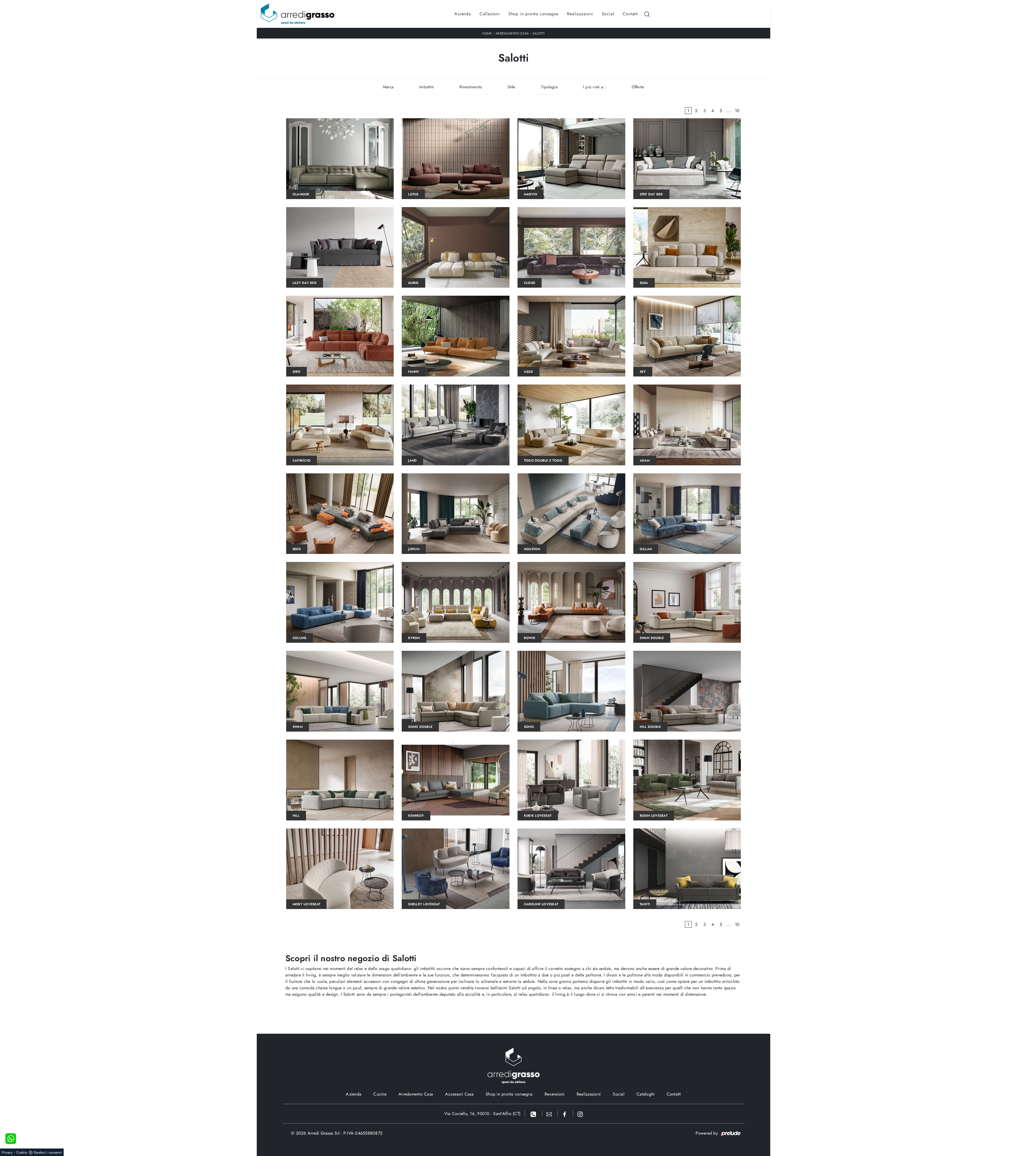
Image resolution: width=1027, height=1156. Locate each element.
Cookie (21, 1152)
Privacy (7, 1152)
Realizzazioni (580, 14)
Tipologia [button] (549, 87)
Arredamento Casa (512, 33)
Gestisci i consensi (48, 1152)
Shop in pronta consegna (533, 14)
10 (737, 111)
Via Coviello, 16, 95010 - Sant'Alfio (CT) (482, 1114)
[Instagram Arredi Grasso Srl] (580, 1114)
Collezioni (490, 14)
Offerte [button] (638, 87)
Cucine (379, 1094)
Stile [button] (511, 87)
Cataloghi (645, 1094)
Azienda (462, 14)
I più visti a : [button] (594, 87)
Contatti (630, 14)
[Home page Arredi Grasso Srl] (297, 14)
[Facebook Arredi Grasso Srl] (565, 1114)
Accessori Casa (459, 1094)
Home (487, 33)
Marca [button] (388, 87)
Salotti (538, 33)
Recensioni (555, 1094)
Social (608, 14)
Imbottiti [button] (426, 87)
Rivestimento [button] (470, 87)
